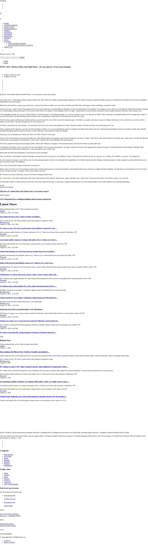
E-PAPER (7, 42)
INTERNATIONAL (10, 29)
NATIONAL (8, 32)
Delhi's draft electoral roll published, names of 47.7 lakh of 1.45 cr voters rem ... (27, 263)
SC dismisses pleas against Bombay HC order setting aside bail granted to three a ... (28, 286)
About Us (7, 480)
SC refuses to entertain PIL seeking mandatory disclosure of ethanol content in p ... (28, 332)
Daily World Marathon (11, 484)
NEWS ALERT (9, 27)
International (8, 465)
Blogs (6, 477)
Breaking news (5, 222)
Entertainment (8, 454)
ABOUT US (8, 47)
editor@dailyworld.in (7, 524)
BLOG (6, 40)
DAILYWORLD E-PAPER (17, 43)
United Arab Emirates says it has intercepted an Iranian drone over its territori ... (27, 251)
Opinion (6, 479)
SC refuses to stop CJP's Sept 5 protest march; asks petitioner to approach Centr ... (28, 228)
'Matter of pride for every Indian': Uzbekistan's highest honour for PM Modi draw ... (29, 298)
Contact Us (7, 482)
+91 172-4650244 (5, 534)
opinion (2, 211)
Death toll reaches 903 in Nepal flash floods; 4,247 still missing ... (21, 309)
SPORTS (7, 31)
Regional (7, 462)
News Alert (7, 456)
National (6, 464)
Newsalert (3, 234)
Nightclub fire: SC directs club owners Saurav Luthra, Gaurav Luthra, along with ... (29, 274)
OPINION (7, 38)
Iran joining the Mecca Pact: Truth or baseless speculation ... (20, 217)
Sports (6, 63)
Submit (22, 57)
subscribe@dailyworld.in (8, 526)
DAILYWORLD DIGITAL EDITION (20, 45)
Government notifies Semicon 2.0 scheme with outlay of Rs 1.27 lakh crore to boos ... (28, 240)
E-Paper (6, 475)
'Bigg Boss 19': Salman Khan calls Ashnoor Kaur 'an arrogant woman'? (24, 191)
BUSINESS (8, 34)
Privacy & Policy (9, 542)
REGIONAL (8, 36)
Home (6, 61)
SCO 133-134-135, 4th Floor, (9, 514)
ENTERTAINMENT (11, 25)
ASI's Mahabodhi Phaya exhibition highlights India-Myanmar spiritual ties (25, 199)
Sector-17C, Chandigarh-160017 (10, 516)
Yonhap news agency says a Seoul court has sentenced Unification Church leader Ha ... (29, 321)
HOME (6, 23)
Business (7, 460)
